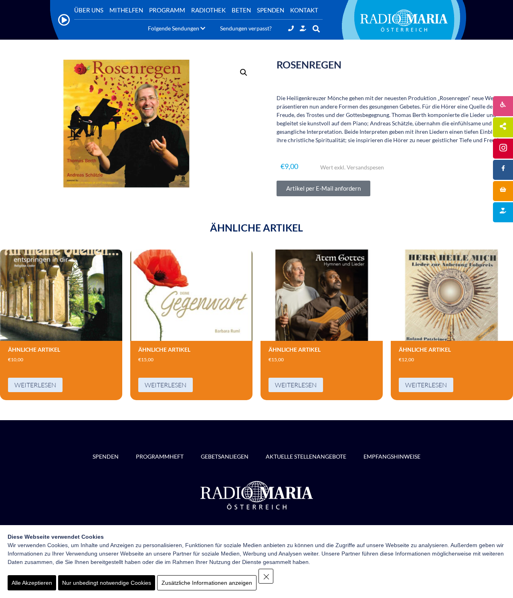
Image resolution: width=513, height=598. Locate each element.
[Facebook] (503, 170)
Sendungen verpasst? (246, 28)
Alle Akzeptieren (32, 583)
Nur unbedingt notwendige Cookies (106, 583)
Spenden (106, 456)
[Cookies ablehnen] (266, 576)
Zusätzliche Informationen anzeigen (207, 583)
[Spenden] (303, 28)
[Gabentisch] (503, 191)
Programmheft (160, 456)
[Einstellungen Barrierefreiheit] (503, 106)
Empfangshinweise (392, 456)
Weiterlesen (35, 385)
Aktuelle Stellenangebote (306, 456)
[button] (316, 29)
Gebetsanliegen (224, 456)
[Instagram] (503, 149)
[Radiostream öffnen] (64, 20)
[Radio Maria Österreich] (404, 20)
